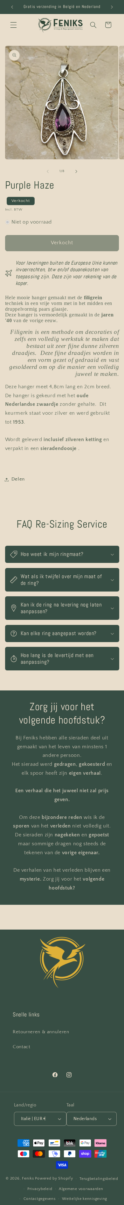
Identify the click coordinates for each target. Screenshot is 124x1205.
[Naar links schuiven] (48, 171)
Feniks (28, 1178)
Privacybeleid (39, 1189)
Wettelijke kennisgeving (84, 1199)
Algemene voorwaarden (81, 1189)
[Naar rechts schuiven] (76, 171)
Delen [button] (18, 479)
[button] (13, 24)
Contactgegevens (40, 1199)
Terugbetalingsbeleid (98, 1179)
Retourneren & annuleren (41, 1032)
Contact (21, 1046)
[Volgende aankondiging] (112, 7)
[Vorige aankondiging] (12, 7)
